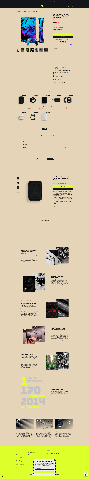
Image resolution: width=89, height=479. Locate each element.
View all (44, 128)
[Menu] (87, 473)
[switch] (86, 475)
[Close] (54, 460)
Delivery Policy (18, 465)
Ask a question (25, 144)
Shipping (58, 183)
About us (24, 147)
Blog (17, 453)
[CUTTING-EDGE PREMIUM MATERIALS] (25, 423)
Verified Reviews (18, 456)
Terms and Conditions (19, 461)
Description (25, 138)
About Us (17, 458)
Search (17, 454)
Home (17, 11)
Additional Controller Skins (57, 29)
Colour (54, 25)
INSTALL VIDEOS (19, 457)
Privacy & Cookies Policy (20, 464)
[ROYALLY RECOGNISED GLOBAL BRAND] (64, 423)
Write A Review (50, 159)
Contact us (18, 460)
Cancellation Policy (19, 467)
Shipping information (26, 141)
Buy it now (63, 36)
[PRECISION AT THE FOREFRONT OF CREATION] (44, 423)
